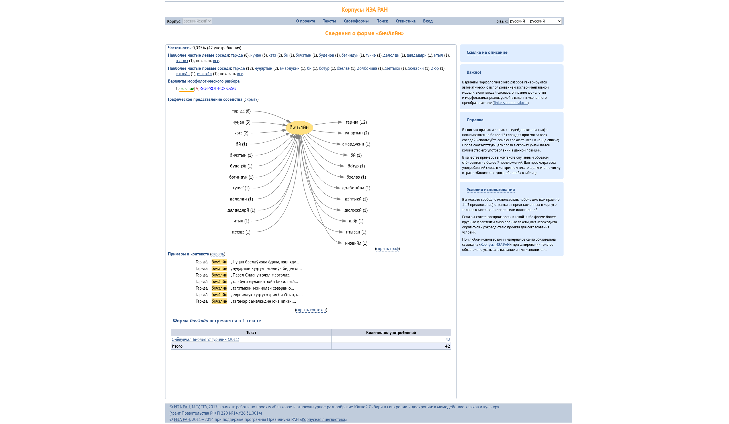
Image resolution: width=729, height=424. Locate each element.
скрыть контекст (311, 309)
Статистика (405, 21)
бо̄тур (324, 68)
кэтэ (272, 55)
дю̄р (435, 68)
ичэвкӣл (204, 73)
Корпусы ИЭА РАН (364, 9)
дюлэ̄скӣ (415, 68)
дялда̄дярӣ (417, 55)
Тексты (329, 21)
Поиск (382, 21)
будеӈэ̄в (326, 55)
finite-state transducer (511, 102)
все (216, 60)
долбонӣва (367, 68)
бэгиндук (349, 55)
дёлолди (391, 55)
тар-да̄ (237, 55)
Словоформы (356, 21)
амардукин (290, 68)
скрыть (251, 99)
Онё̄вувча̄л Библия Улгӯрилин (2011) (205, 339)
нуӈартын (263, 68)
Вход (428, 21)
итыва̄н (183, 73)
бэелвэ (343, 68)
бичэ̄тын (303, 55)
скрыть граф (387, 248)
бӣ (286, 55)
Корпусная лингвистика (323, 419)
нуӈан (255, 55)
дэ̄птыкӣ (392, 68)
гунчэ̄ (371, 55)
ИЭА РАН (182, 406)
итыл (438, 55)
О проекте (305, 21)
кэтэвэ (182, 60)
